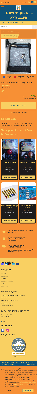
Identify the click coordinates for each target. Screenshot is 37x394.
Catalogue (5, 276)
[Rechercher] (34, 27)
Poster (31, 77)
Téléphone (5, 322)
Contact (24, 2)
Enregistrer (20, 77)
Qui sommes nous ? (7, 281)
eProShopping (11, 364)
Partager (8, 77)
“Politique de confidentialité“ (20, 384)
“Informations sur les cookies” (28, 383)
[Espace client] (28, 2)
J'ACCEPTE (28, 390)
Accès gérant (31, 364)
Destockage (5, 85)
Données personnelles (7, 306)
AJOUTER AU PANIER (18, 106)
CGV (3, 283)
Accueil (5, 32)
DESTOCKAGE (13, 32)
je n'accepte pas (9, 390)
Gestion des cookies (6, 303)
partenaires (5, 286)
